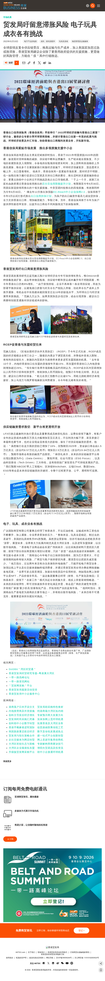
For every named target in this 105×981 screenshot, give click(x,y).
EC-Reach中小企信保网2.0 (69, 192)
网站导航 (49, 958)
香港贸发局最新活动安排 (23, 689)
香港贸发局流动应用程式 (57, 952)
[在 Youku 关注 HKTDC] (71, 963)
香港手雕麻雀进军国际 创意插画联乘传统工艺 (36, 727)
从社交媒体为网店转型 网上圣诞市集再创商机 (36, 739)
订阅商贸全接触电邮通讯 (79, 952)
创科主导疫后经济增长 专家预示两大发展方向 (36, 715)
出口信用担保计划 (41, 196)
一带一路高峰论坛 (19, 677)
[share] (101, 963)
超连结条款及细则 (36, 958)
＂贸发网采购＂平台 (20, 685)
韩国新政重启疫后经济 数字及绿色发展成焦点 (36, 731)
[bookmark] (101, 970)
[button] (98, 5)
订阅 (11, 839)
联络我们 (41, 952)
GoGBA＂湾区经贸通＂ (22, 669)
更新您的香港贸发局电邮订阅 (52, 954)
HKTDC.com (20, 952)
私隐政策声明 (21, 958)
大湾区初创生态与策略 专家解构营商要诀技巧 (36, 743)
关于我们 (31, 952)
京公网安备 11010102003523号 (87, 958)
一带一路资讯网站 (19, 681)
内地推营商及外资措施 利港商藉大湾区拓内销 (36, 711)
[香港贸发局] (52, 947)
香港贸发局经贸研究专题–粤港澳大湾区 (31, 673)
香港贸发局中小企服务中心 (24, 693)
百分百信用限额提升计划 (56, 183)
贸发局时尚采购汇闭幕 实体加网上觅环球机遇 (36, 719)
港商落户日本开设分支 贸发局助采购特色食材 (36, 707)
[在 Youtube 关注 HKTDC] (67, 963)
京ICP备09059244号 (64, 958)
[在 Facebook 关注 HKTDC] (44, 963)
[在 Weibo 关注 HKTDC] (57, 963)
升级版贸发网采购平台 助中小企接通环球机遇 (36, 752)
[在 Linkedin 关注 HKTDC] (53, 963)
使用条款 (9, 958)
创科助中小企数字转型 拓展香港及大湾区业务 (36, 723)
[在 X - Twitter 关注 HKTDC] (48, 963)
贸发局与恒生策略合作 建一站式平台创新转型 (36, 735)
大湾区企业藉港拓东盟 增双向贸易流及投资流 (36, 748)
